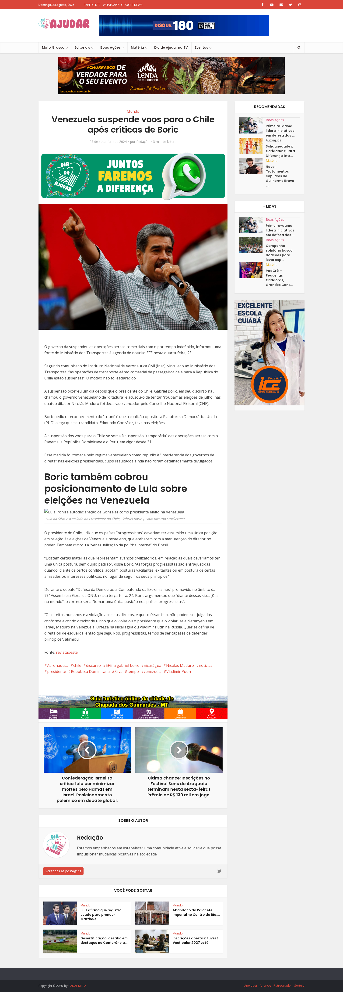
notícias (205, 665)
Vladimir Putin (178, 671)
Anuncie (265, 985)
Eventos (201, 47)
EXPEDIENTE (92, 5)
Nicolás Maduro (180, 665)
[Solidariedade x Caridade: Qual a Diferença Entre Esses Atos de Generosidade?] (252, 146)
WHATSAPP (111, 5)
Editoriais (82, 47)
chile (77, 665)
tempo (133, 671)
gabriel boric (128, 665)
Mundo (133, 111)
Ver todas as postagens (63, 871)
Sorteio (299, 985)
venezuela (152, 671)
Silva (118, 671)
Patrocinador (282, 985)
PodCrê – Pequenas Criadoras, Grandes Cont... (279, 277)
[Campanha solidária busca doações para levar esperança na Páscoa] (252, 245)
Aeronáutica (57, 665)
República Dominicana (90, 671)
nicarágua (152, 665)
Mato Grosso (53, 47)
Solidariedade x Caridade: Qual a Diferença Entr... (280, 151)
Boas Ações (110, 47)
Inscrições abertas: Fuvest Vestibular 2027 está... (195, 940)
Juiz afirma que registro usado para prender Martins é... (101, 914)
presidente (56, 671)
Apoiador (250, 985)
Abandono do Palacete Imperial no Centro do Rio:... (196, 912)
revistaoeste (67, 652)
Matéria (137, 47)
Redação (143, 142)
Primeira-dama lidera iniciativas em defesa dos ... (280, 131)
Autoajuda (273, 140)
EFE (109, 665)
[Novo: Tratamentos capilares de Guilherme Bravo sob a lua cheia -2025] (252, 166)
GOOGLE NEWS (132, 5)
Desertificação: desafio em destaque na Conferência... (104, 940)
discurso (93, 665)
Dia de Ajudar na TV (171, 47)
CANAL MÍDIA (77, 986)
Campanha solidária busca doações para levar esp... (279, 252)
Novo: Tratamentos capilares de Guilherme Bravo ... (280, 176)
